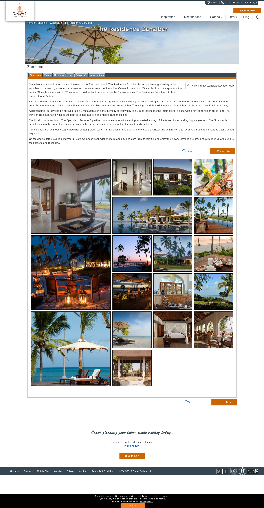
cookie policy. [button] (146, 502)
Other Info (81, 75)
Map (70, 75)
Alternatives (97, 75)
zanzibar (55, 23)
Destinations (192, 17)
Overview (35, 75)
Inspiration (168, 17)
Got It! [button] (133, 506)
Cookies (83, 471)
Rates (47, 75)
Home (30, 23)
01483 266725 (235, 2)
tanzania (42, 23)
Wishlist (214, 2)
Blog (246, 17)
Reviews (28, 471)
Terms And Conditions (103, 471)
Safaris (215, 17)
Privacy (70, 471)
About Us (14, 471)
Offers (233, 17)
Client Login (251, 2)
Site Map (57, 471)
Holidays (59, 75)
